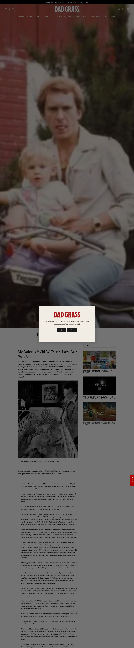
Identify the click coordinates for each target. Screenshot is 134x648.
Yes (72, 330)
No (62, 330)
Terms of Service (71, 335)
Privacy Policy (82, 335)
